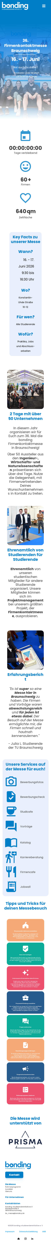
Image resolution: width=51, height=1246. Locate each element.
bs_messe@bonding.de (14, 1213)
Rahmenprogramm (13, 1187)
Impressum (10, 1231)
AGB (44, 1231)
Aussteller (9, 1189)
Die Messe (10, 1184)
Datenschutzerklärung (28, 1231)
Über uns (8, 1191)
